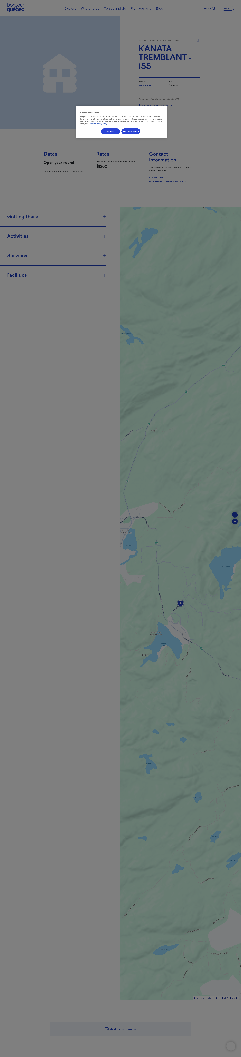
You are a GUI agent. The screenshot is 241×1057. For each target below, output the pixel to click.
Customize (110, 131)
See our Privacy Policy (99, 124)
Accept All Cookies (131, 131)
